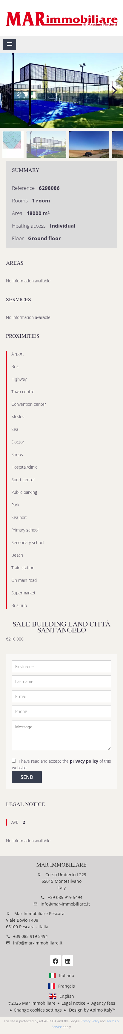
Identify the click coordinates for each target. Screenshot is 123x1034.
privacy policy (84, 761)
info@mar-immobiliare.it (65, 904)
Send (27, 777)
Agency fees (103, 1003)
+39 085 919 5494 (65, 897)
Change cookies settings (38, 1010)
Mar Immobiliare (61, 864)
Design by (92, 1010)
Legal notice (73, 1003)
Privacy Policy (90, 1021)
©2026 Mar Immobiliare (32, 1003)
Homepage (61, 18)
